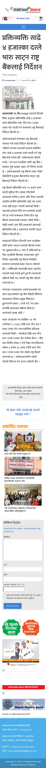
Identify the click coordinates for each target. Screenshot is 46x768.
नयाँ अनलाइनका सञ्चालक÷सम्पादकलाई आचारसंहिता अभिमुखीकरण (20, 510)
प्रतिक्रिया (7, 537)
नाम (6, 564)
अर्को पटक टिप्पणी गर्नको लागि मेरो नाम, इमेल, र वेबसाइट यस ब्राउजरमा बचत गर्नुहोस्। (24, 597)
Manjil (32, 764)
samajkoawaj (10, 80)
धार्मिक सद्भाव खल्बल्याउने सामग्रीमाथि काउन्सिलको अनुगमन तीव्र (19, 480)
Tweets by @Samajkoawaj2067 (16, 714)
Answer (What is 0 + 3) (14, 584)
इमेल (6, 574)
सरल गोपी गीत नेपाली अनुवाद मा (17, 454)
